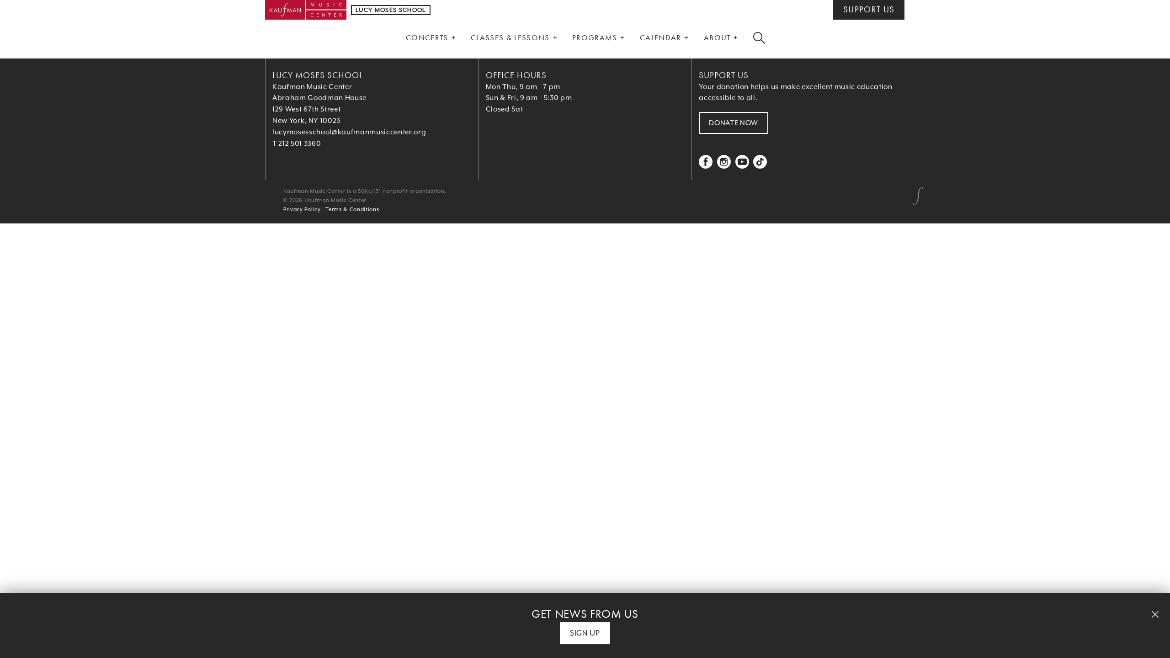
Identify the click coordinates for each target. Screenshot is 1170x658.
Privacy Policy (301, 209)
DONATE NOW (733, 123)
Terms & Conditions (352, 209)
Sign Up (585, 633)
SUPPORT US (868, 9)
